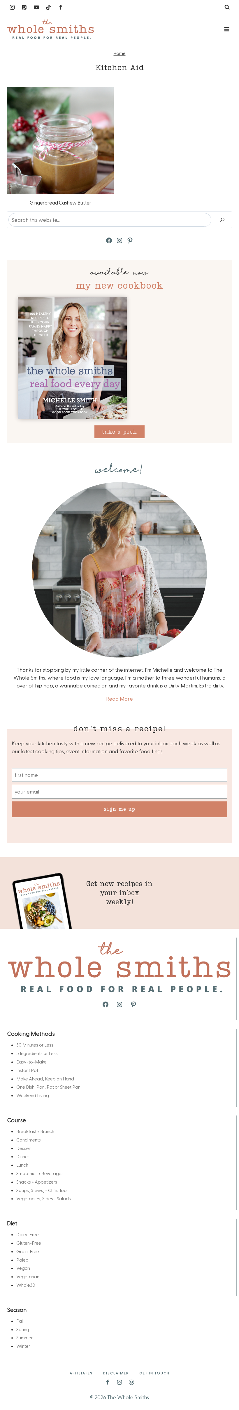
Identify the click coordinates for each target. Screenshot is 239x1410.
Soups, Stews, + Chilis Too (41, 1190)
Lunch (22, 1165)
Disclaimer (116, 1373)
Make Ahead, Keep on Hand (45, 1078)
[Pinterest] (24, 7)
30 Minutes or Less (34, 1044)
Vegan (23, 1268)
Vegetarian (27, 1276)
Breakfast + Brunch (35, 1131)
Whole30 (25, 1285)
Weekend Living (32, 1095)
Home (120, 53)
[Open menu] (226, 29)
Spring (22, 1329)
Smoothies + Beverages (40, 1173)
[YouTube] (36, 7)
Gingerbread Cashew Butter (60, 202)
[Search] (222, 220)
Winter (23, 1346)
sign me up (119, 809)
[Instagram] (12, 7)
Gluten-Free (28, 1243)
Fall (20, 1321)
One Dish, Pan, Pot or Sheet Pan (48, 1086)
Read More (119, 698)
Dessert (24, 1148)
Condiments (28, 1139)
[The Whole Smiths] (50, 29)
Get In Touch (154, 1373)
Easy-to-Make (31, 1061)
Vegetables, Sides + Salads (43, 1198)
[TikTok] (48, 7)
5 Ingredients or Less (37, 1053)
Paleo (22, 1259)
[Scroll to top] (225, 1387)
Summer (24, 1337)
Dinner (22, 1156)
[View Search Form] (227, 7)
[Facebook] (60, 7)
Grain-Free (27, 1251)
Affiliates (81, 1373)
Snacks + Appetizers (36, 1181)
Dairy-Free (27, 1234)
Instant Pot (27, 1070)
